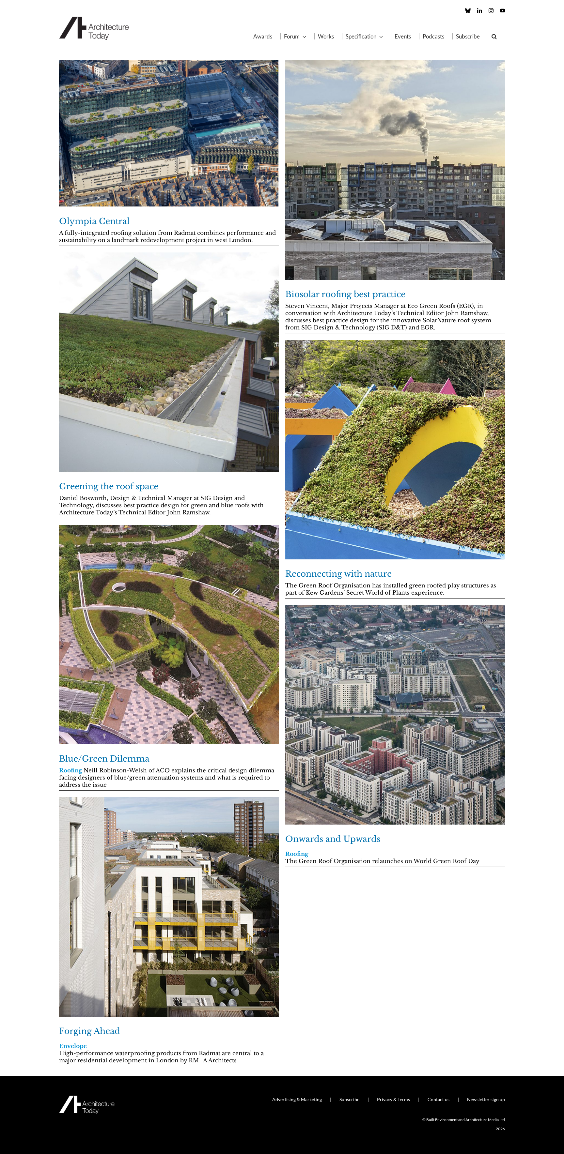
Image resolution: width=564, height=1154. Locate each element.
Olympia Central (94, 221)
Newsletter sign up (486, 1099)
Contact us (438, 1099)
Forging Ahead (89, 1031)
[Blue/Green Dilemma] (169, 634)
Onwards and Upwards (332, 839)
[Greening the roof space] (169, 362)
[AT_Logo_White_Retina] (87, 1098)
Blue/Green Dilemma (104, 759)
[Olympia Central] (169, 133)
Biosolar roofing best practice (345, 294)
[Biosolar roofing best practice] (395, 170)
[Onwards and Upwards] (395, 715)
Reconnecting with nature (338, 574)
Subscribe (349, 1099)
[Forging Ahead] (169, 907)
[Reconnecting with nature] (395, 449)
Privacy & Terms (393, 1099)
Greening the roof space (108, 486)
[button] (494, 36)
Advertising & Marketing (297, 1099)
